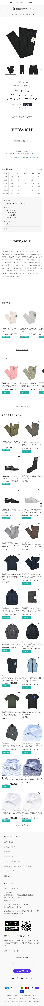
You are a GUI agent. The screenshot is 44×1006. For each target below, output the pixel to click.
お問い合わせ (9, 842)
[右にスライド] (41, 69)
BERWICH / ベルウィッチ (22, 86)
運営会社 (7, 876)
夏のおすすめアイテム (11, 415)
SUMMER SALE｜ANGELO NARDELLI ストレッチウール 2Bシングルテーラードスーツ (11, 745)
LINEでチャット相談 (32, 157)
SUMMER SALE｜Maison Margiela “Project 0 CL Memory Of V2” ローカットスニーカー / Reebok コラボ (32, 511)
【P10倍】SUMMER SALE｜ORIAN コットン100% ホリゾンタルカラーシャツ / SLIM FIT (32, 745)
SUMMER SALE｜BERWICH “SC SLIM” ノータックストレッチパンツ (11, 330)
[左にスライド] (2, 69)
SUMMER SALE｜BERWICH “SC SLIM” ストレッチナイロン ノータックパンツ (32, 444)
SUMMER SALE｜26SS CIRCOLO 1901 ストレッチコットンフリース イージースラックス (31, 576)
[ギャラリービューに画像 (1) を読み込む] (10, 69)
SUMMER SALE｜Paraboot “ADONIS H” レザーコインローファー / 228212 (11, 511)
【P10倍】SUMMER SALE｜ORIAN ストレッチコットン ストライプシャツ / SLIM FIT (12, 779)
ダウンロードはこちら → (13, 951)
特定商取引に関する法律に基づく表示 (17, 866)
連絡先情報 (36, 1001)
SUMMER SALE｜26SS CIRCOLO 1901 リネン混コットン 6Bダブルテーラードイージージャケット (12, 610)
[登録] (34, 963)
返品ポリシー (13, 998)
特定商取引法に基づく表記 (23, 1001)
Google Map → (9, 900)
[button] (4, 8)
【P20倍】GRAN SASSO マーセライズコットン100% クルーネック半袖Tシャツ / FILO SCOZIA (11, 714)
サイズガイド (38, 169)
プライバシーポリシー (12, 861)
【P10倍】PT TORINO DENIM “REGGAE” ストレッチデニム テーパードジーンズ (11, 545)
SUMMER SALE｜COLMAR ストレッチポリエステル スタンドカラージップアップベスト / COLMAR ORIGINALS (32, 679)
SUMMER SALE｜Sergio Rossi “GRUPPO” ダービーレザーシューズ (12, 477)
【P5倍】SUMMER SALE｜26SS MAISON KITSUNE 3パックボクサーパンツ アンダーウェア (31, 610)
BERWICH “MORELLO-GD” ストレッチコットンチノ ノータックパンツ (32, 545)
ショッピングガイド (11, 871)
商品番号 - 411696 (22, 82)
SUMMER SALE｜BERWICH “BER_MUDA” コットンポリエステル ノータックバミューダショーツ (11, 678)
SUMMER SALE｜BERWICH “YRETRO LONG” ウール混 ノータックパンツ (29, 330)
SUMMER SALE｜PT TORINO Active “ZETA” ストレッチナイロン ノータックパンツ (11, 443)
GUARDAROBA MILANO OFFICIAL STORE (24, 995)
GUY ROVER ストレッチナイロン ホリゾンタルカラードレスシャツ (32, 778)
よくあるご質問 (9, 847)
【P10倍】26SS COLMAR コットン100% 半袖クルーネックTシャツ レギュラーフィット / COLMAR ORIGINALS (11, 577)
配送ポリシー (10, 1001)
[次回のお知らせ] (40, 2)
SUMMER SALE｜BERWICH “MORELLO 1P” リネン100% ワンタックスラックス (10, 385)
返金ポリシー (9, 856)
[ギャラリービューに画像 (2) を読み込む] (22, 69)
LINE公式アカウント (11, 911)
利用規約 (7, 852)
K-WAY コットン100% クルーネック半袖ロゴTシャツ (31, 713)
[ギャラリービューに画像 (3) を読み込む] (33, 69)
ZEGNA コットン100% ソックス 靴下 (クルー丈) (32, 477)
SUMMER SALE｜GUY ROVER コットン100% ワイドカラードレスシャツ (11, 813)
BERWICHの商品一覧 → (22, 141)
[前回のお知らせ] (4, 2)
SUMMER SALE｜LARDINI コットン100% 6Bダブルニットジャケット (12, 643)
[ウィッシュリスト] (34, 8)
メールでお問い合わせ (15, 157)
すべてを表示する (22, 350)
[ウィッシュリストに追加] (17, 310)
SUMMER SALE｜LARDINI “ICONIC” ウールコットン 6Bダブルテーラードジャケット (32, 644)
